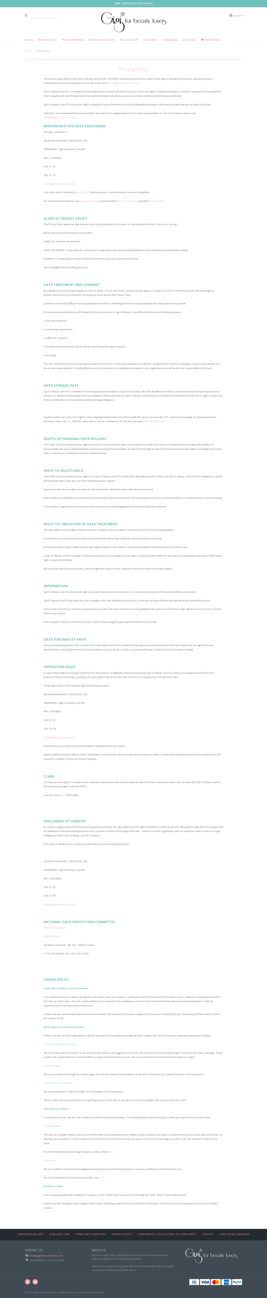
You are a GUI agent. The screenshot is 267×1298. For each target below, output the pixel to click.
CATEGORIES (150, 39)
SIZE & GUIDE (170, 39)
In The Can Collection (101, 39)
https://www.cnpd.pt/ (55, 927)
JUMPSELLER (82, 192)
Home (28, 50)
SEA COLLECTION (129, 39)
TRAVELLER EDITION (72, 39)
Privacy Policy (156, 201)
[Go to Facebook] (27, 1282)
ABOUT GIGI (188, 39)
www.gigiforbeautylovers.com (123, 83)
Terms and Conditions (90, 1234)
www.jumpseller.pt (89, 201)
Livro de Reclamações (234, 1234)
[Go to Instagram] (35, 1282)
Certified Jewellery (31, 1234)
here (62, 795)
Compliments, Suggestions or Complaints (166, 1234)
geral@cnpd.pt (51, 936)
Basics (29, 39)
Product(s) (212, 39)
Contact (208, 1234)
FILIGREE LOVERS (47, 39)
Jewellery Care (59, 1234)
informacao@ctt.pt (153, 421)
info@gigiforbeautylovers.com (60, 117)
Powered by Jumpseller (92, 1292)
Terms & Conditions (127, 201)
